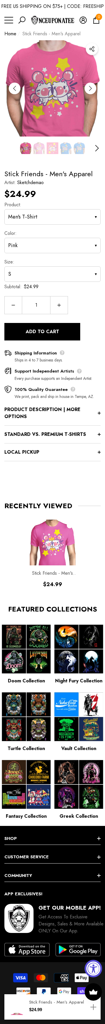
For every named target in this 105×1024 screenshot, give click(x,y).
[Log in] (83, 20)
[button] (22, 20)
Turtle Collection (26, 748)
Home (10, 33)
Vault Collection (78, 748)
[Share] (92, 49)
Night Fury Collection (78, 680)
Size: (9, 261)
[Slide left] (14, 88)
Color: (10, 233)
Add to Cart (42, 331)
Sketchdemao (30, 182)
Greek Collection (79, 816)
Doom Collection (26, 680)
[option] (52, 88)
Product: (12, 204)
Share (92, 49)
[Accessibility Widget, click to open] (93, 968)
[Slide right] (90, 88)
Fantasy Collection (26, 816)
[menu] (8, 20)
